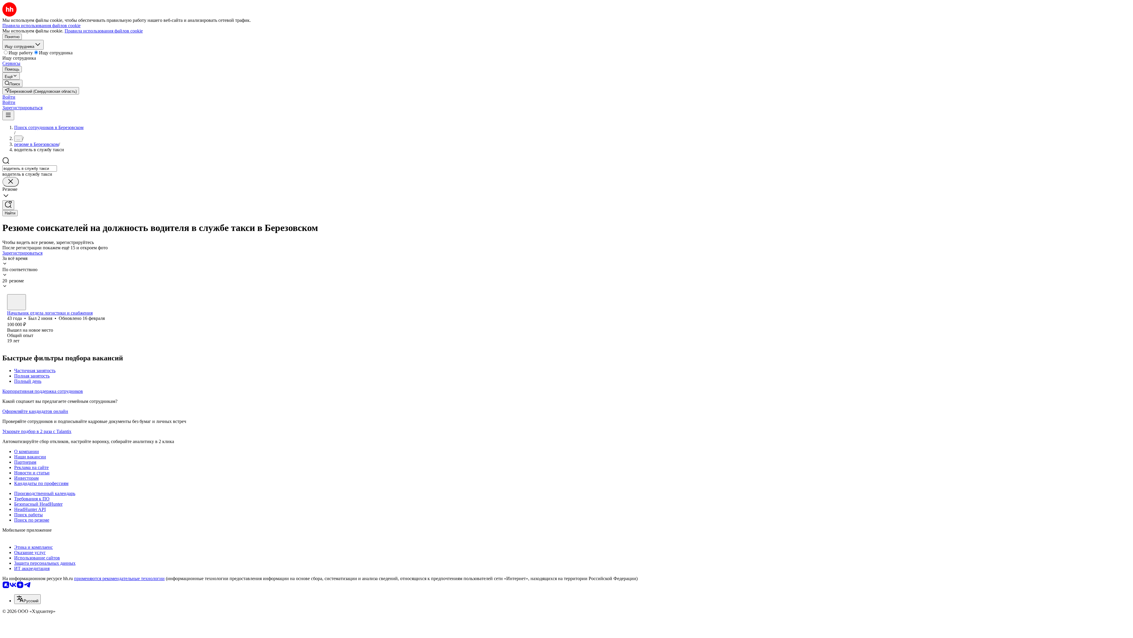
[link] (12, 83)
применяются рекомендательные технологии (119, 578)
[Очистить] (10, 182)
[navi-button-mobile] (8, 115)
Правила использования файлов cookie (104, 30)
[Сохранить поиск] (8, 205)
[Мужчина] (16, 302)
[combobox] (29, 168)
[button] (8, 97)
